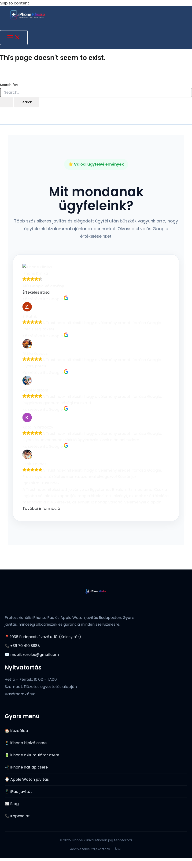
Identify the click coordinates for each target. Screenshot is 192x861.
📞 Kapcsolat (17, 816)
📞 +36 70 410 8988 (22, 645)
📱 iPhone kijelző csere (26, 743)
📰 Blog (12, 803)
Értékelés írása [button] (36, 292)
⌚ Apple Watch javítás (27, 779)
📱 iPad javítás (18, 791)
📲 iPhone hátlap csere (26, 767)
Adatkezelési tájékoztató (90, 849)
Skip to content (14, 3)
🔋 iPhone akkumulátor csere (32, 755)
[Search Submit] (6, 102)
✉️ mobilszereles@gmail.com (32, 654)
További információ (41, 508)
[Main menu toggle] (14, 37)
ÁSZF (118, 849)
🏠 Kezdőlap (16, 730)
